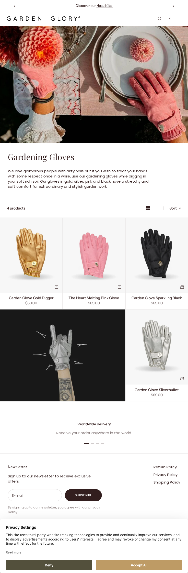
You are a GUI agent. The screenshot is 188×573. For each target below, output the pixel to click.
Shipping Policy (166, 482)
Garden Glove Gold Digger (31, 298)
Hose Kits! (104, 5)
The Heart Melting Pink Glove (94, 298)
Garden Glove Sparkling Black (156, 298)
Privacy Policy (165, 474)
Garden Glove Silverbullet (157, 390)
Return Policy (165, 467)
